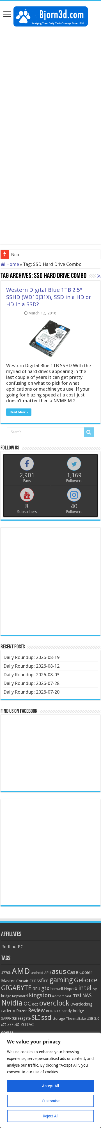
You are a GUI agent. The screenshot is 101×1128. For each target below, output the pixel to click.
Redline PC (12, 946)
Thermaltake (76, 1019)
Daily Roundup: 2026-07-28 (31, 683)
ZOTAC (27, 1024)
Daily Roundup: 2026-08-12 (31, 666)
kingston (40, 995)
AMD (21, 971)
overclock (54, 1003)
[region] (50, 1080)
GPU (36, 989)
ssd (46, 1017)
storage (58, 1018)
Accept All (50, 1086)
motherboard (61, 996)
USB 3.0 (93, 1018)
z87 (16, 1025)
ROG (49, 1011)
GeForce (85, 980)
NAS (86, 995)
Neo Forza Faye (26, 254)
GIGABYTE (16, 988)
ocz (35, 1004)
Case (72, 972)
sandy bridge (73, 1011)
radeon (8, 1010)
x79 (3, 1025)
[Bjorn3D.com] (50, 15)
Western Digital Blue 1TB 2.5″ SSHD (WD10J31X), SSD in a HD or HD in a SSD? (48, 297)
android (37, 973)
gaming (61, 980)
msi (76, 995)
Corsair (22, 981)
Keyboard (20, 996)
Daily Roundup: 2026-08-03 (31, 674)
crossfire (38, 980)
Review (36, 1010)
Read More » (19, 412)
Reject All (50, 1116)
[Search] (89, 432)
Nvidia (11, 1003)
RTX (57, 1011)
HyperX (70, 988)
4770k (6, 973)
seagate (24, 1018)
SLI (36, 1017)
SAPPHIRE (9, 1018)
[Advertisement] (50, 82)
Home (12, 264)
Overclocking (81, 1004)
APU (47, 973)
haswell (56, 989)
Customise (50, 1101)
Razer (21, 1010)
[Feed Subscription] (98, 276)
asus (59, 971)
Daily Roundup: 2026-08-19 (31, 657)
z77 (10, 1024)
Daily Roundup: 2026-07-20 (31, 692)
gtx (45, 988)
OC (27, 1003)
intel (84, 988)
